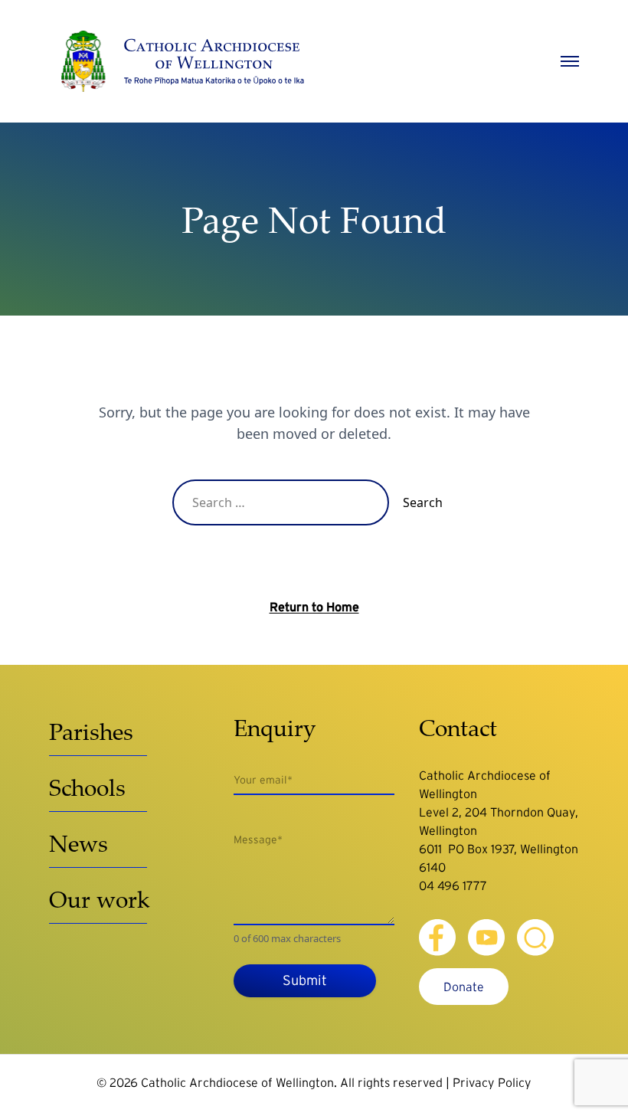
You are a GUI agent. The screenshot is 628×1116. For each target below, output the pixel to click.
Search (423, 502)
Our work (99, 899)
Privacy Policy (492, 1082)
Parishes (91, 731)
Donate (463, 986)
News (78, 843)
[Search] (535, 937)
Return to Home (314, 607)
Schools (87, 787)
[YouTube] (486, 937)
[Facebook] (437, 937)
